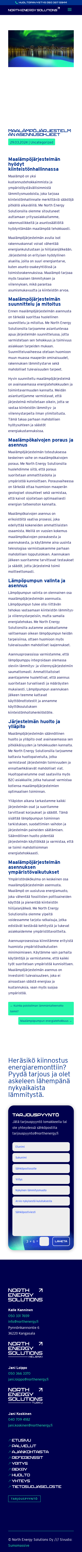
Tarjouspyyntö (24, 1498)
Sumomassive (18, 1545)
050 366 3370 (19, 1373)
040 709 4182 (19, 1419)
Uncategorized (42, 142)
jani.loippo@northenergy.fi (28, 1379)
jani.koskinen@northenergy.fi (30, 1425)
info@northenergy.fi (23, 1321)
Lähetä (61, 1241)
